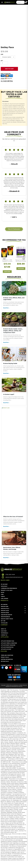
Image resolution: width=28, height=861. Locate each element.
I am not (14, 124)
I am (14, 119)
